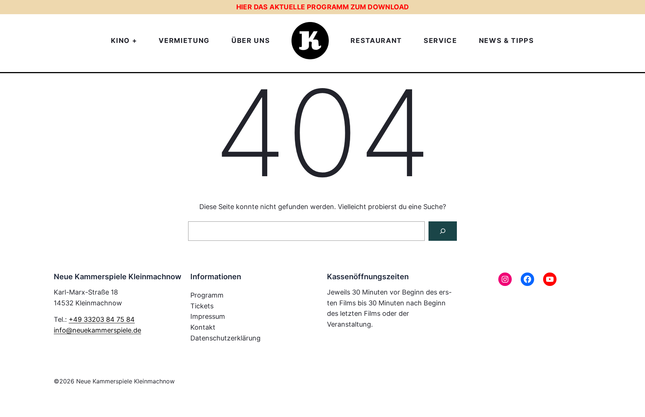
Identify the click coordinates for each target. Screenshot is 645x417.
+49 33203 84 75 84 (102, 319)
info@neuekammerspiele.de (97, 330)
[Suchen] (443, 231)
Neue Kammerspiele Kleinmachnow (125, 381)
